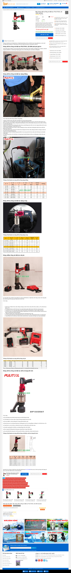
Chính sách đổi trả (6, 560)
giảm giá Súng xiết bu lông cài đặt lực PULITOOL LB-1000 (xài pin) (14, 479)
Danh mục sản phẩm (9, 7)
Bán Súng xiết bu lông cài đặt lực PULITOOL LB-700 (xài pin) (8, 500)
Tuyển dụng (60, 0)
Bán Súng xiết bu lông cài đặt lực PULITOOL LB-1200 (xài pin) (19, 500)
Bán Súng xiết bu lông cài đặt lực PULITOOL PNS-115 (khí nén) (41, 500)
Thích (7, 516)
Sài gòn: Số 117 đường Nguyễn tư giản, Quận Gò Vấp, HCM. (61, 21)
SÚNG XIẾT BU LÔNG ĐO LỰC (19, 9)
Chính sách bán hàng (48, 0)
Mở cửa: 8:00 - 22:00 (54, 4)
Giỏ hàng (64, 3)
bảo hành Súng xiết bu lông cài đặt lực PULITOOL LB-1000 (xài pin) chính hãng (16, 486)
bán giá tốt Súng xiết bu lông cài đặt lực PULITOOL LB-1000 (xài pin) (14, 481)
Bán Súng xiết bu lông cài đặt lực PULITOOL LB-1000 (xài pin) (15, 478)
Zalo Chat (40, 571)
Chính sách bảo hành (6, 561)
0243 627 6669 (63, 33)
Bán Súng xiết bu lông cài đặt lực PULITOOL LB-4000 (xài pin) (30, 500)
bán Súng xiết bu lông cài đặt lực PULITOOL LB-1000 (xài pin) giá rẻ (14, 487)
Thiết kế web (36, 568)
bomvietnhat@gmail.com (62, 35)
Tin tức (33, 7)
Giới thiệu (55, 0)
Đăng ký (33, 547)
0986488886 (23, 555)
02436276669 (24, 557)
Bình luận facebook (17, 505)
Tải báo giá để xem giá (42, 29)
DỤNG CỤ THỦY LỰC (10, 9)
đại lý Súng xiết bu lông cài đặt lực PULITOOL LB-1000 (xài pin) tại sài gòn (15, 484)
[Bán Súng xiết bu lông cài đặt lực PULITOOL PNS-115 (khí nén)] (42, 498)
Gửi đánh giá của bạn (7, 505)
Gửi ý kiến (42, 509)
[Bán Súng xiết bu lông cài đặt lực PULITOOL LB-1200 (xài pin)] (19, 498)
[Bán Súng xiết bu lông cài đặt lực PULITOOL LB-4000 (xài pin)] (30, 498)
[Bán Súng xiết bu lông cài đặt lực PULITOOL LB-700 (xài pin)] (8, 498)
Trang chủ (4, 9)
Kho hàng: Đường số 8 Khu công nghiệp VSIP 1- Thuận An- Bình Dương (61, 24)
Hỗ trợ (64, 0)
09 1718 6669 (27, 469)
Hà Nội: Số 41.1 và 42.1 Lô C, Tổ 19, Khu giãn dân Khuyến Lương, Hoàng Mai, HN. (61, 18)
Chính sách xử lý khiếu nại (7, 563)
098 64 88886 (62, 28)
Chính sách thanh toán (6, 556)
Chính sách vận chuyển (6, 558)
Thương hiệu (28, 7)
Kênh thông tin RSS (6, 565)
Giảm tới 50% (43, 4)
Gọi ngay (26, 571)
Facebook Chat (33, 571)
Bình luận (41, 14)
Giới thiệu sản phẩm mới (40, 7)
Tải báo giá (51, 16)
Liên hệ (67, 0)
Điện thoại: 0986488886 (7, 0)
